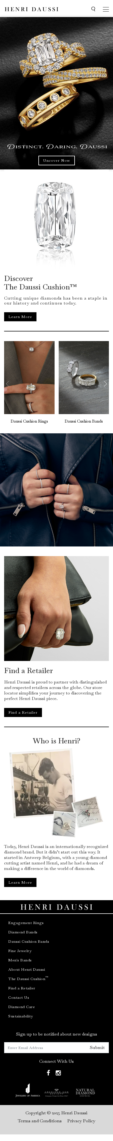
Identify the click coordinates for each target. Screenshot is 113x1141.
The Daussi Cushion (28, 978)
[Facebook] (48, 1073)
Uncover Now (56, 160)
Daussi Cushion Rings (29, 421)
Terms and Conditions (40, 1121)
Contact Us (18, 997)
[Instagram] (58, 1073)
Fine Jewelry (20, 950)
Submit (97, 1047)
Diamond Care (21, 1006)
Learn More (20, 316)
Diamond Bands (23, 932)
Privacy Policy (81, 1121)
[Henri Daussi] (31, 8)
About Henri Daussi (26, 969)
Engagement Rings (26, 922)
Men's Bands (20, 960)
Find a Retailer (23, 712)
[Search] (93, 9)
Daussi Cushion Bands (84, 421)
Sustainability (20, 1016)
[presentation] (11, 384)
